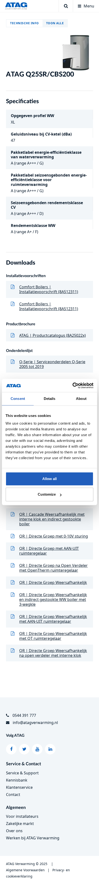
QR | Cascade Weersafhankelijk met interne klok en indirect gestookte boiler (52, 519)
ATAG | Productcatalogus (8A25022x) (52, 335)
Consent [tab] (18, 399)
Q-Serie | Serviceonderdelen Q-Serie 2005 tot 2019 (52, 364)
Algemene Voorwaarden (25, 870)
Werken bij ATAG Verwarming (32, 838)
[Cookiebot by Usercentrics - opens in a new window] (72, 385)
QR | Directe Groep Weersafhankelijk (53, 582)
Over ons (14, 830)
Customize (47, 494)
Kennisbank (16, 780)
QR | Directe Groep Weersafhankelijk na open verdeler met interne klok (53, 653)
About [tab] (81, 399)
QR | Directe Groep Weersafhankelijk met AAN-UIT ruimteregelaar (53, 619)
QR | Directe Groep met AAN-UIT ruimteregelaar (49, 551)
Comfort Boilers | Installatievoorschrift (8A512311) (48, 289)
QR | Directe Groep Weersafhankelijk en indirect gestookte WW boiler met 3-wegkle (53, 599)
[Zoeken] (66, 6)
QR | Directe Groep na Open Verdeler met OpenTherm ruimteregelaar (53, 568)
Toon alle (55, 23)
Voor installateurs (22, 816)
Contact (13, 794)
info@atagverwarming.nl (35, 722)
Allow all (49, 479)
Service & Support (22, 773)
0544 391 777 (24, 715)
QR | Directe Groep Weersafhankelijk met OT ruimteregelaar (53, 636)
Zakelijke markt (20, 823)
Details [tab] (50, 399)
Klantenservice (19, 787)
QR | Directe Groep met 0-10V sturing (53, 536)
